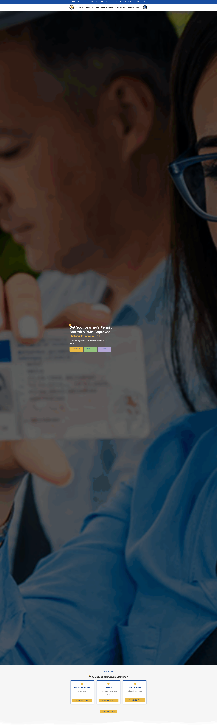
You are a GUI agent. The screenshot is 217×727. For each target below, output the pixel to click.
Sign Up (129, 1)
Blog (126, 1)
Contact (122, 1)
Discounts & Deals (121, 7)
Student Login (116, 1)
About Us (88, 1)
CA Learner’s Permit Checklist (92, 7)
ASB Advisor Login (95, 1)
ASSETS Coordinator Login (105, 1)
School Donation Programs (133, 7)
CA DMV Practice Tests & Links (107, 7)
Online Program (79, 7)
